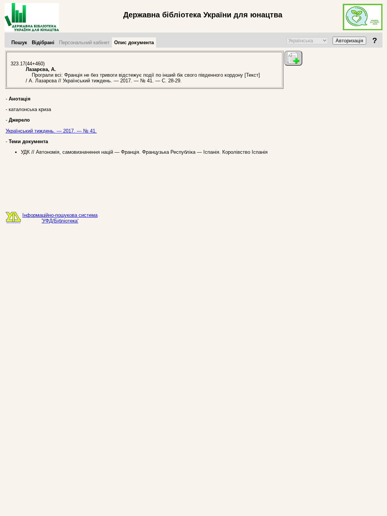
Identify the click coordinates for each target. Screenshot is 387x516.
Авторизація (349, 40)
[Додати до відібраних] (293, 58)
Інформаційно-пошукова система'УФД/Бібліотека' (60, 218)
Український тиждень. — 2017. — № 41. (51, 131)
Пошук (19, 42)
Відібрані (43, 42)
